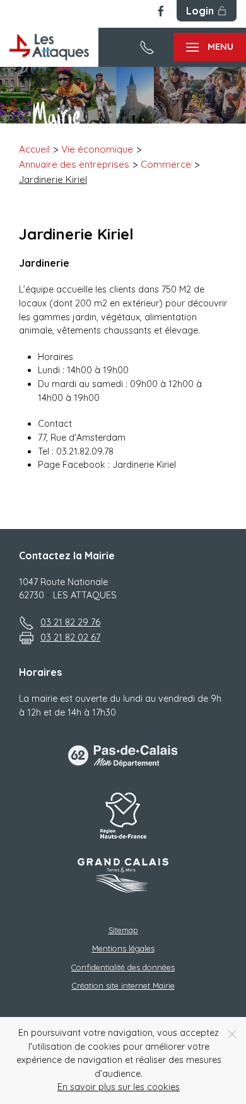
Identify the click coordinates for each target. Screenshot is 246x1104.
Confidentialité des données (123, 967)
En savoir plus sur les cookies (118, 1087)
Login (200, 10)
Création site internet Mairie (123, 985)
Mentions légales (123, 948)
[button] (209, 47)
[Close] (232, 1034)
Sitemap (123, 930)
